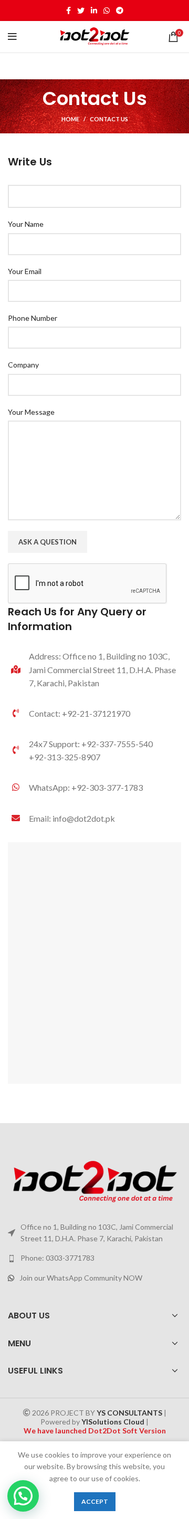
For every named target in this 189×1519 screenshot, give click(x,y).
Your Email (24, 271)
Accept (94, 1501)
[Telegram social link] (120, 10)
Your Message (31, 411)
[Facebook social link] (68, 10)
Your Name (26, 223)
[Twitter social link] (81, 10)
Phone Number (32, 317)
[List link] (94, 787)
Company (23, 364)
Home (70, 119)
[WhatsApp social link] (106, 10)
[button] (23, 1496)
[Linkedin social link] (94, 10)
